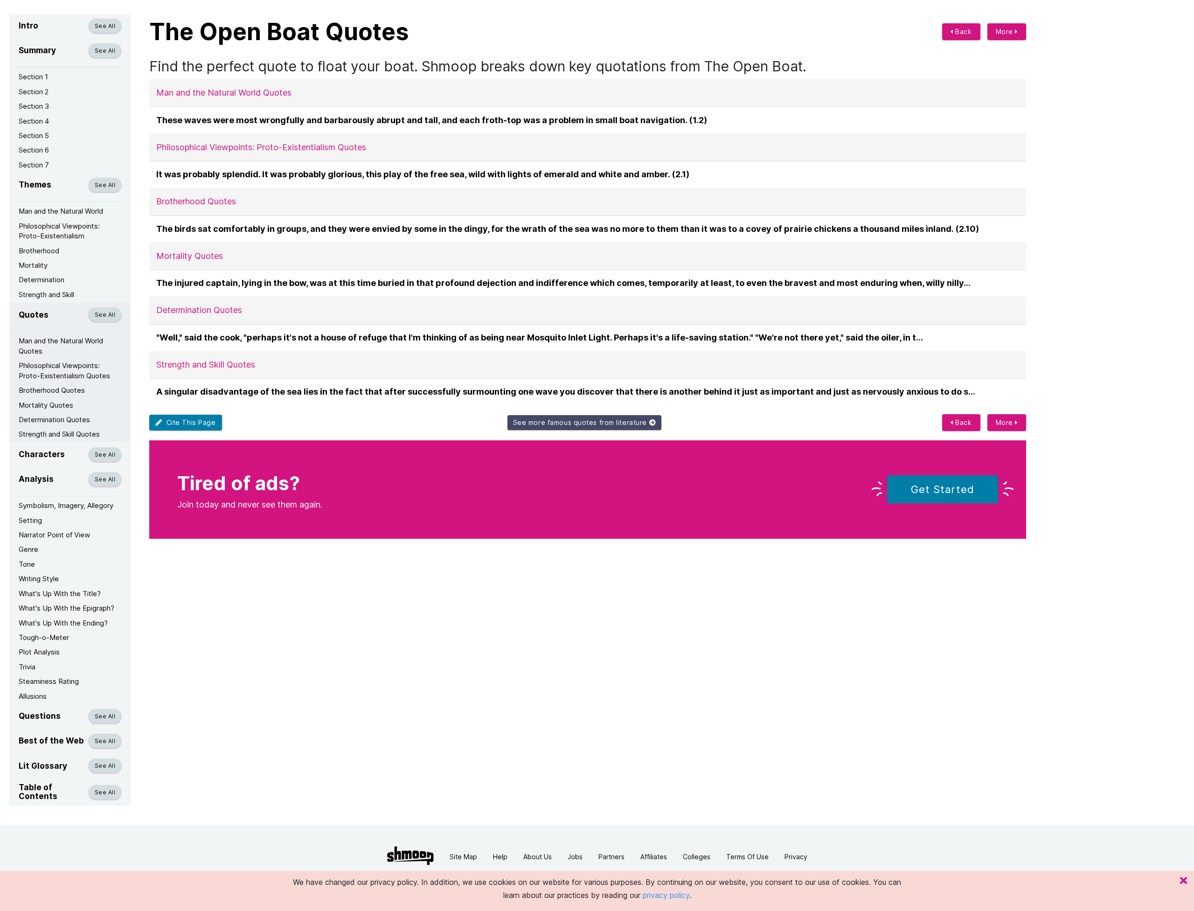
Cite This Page (189, 422)
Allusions (33, 696)
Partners (611, 857)
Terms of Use (747, 857)
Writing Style (39, 578)
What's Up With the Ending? (63, 623)
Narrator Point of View (54, 534)
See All (105, 25)
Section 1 (33, 76)
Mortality (33, 265)
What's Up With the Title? (60, 593)
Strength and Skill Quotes (59, 434)
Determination (41, 279)
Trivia (27, 666)
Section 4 (34, 121)
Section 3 (34, 106)
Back (962, 31)
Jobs (575, 857)
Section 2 (34, 91)
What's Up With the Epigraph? (66, 608)
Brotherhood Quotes (52, 390)
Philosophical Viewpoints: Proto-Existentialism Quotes (64, 370)
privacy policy (666, 895)
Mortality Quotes (46, 405)
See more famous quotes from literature (581, 422)
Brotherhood (39, 250)
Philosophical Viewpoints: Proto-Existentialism (59, 231)
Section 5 (34, 135)
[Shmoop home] (410, 855)
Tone (27, 564)
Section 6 (34, 150)
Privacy (795, 857)
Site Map (463, 857)
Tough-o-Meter (44, 637)
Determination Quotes (54, 419)
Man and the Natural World (61, 211)
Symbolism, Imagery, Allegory (66, 505)
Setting (30, 520)
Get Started (942, 489)
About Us (537, 857)
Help (500, 857)
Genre (28, 549)
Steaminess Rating (49, 681)
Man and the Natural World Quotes (61, 345)
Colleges (696, 857)
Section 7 (34, 164)
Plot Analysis (39, 651)
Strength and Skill (46, 294)
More (1005, 31)
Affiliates (653, 857)
